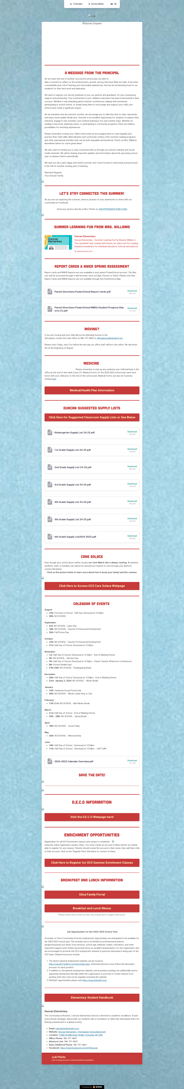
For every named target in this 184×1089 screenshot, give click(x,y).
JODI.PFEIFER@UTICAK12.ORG (112, 209)
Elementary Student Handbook (92, 997)
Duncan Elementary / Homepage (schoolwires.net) (82, 1032)
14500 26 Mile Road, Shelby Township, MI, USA (80, 1035)
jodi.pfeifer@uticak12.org (67, 1028)
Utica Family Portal (92, 894)
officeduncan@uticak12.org (110, 338)
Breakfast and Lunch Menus (92, 908)
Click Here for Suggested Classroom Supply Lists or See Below (92, 417)
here (54, 379)
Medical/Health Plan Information (92, 390)
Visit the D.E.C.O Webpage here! (92, 817)
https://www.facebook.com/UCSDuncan (79, 1048)
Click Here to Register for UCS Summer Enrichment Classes (92, 862)
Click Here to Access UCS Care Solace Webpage (92, 586)
